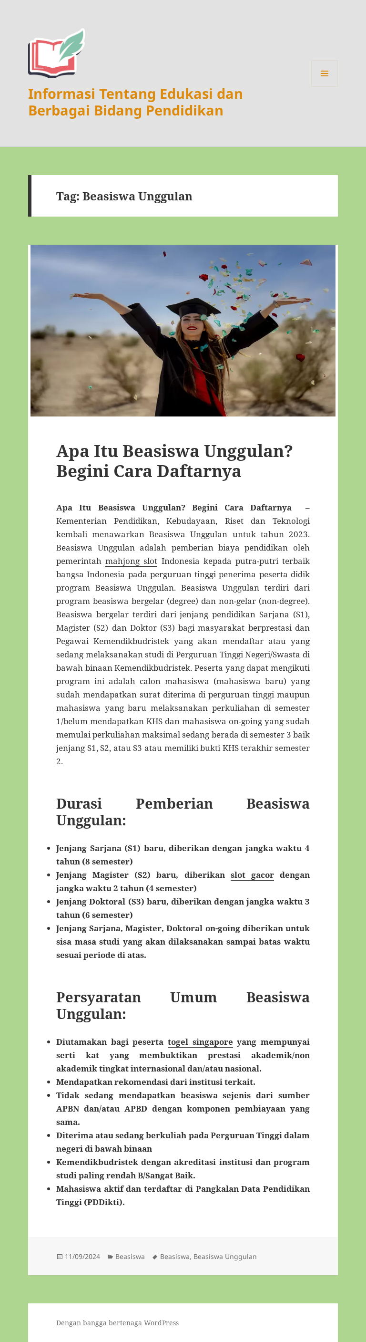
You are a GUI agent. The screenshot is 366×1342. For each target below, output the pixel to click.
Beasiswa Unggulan (225, 1256)
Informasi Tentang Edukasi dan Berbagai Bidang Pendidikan (135, 101)
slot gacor (252, 874)
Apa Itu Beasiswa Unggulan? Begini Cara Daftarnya (174, 460)
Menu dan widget (325, 86)
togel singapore (200, 1041)
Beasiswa (130, 1256)
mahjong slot (131, 560)
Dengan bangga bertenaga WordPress (117, 1322)
